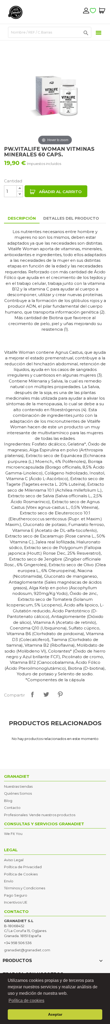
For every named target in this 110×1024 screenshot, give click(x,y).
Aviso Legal (13, 860)
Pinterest (60, 694)
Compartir (32, 694)
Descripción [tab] (22, 218)
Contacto (12, 807)
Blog (8, 800)
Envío (8, 881)
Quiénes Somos (18, 793)
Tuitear (46, 694)
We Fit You (13, 833)
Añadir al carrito (60, 191)
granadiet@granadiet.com (27, 950)
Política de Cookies (21, 874)
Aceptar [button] (55, 1014)
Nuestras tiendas (18, 786)
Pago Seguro (15, 895)
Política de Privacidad (23, 867)
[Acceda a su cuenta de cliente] (86, 10)
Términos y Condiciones (24, 888)
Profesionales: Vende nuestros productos (39, 815)
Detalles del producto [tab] (71, 218)
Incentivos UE (15, 902)
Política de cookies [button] (26, 1000)
